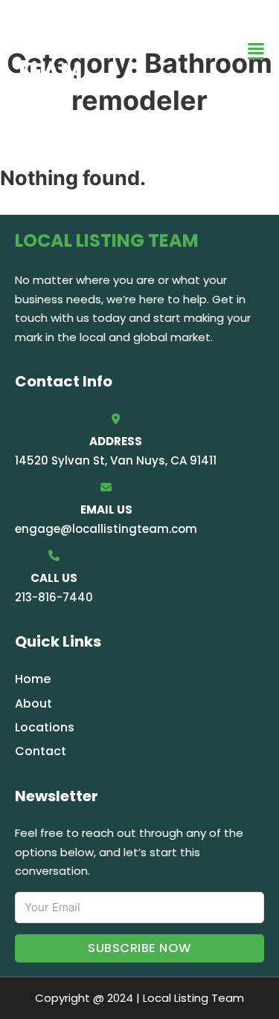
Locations (44, 727)
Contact (40, 751)
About (33, 703)
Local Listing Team (101, 51)
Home (33, 679)
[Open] (256, 51)
